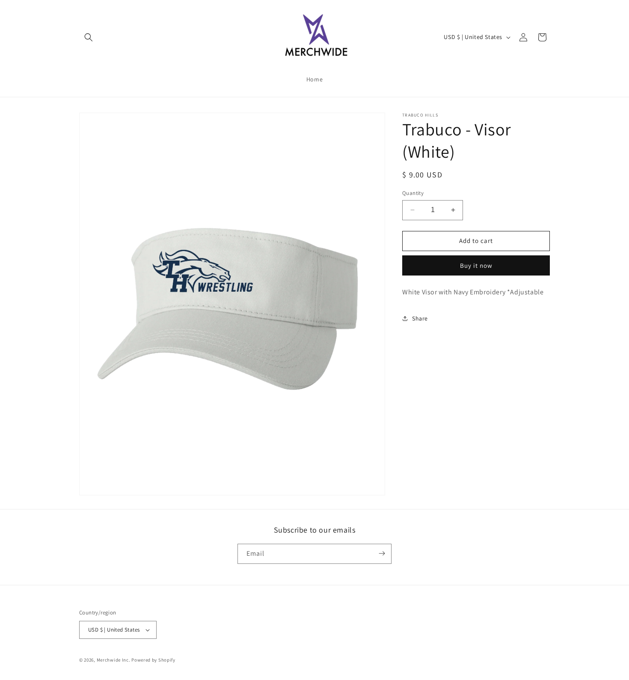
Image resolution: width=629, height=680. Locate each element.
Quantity (413, 193)
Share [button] (420, 318)
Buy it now (476, 265)
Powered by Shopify (153, 660)
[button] (88, 37)
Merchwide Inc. (114, 660)
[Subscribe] (381, 553)
